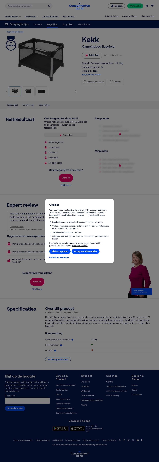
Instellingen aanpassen (59, 257)
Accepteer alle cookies (85, 251)
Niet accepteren (60, 251)
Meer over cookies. (80, 245)
